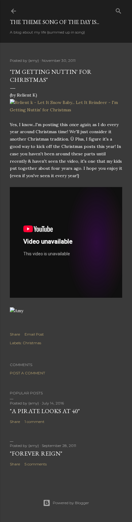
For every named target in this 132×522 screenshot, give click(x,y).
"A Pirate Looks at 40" (45, 411)
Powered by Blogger (71, 502)
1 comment (35, 421)
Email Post (34, 334)
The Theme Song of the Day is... (54, 22)
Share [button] (15, 334)
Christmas (32, 343)
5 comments (36, 464)
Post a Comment (27, 373)
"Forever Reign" (36, 453)
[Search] (118, 10)
